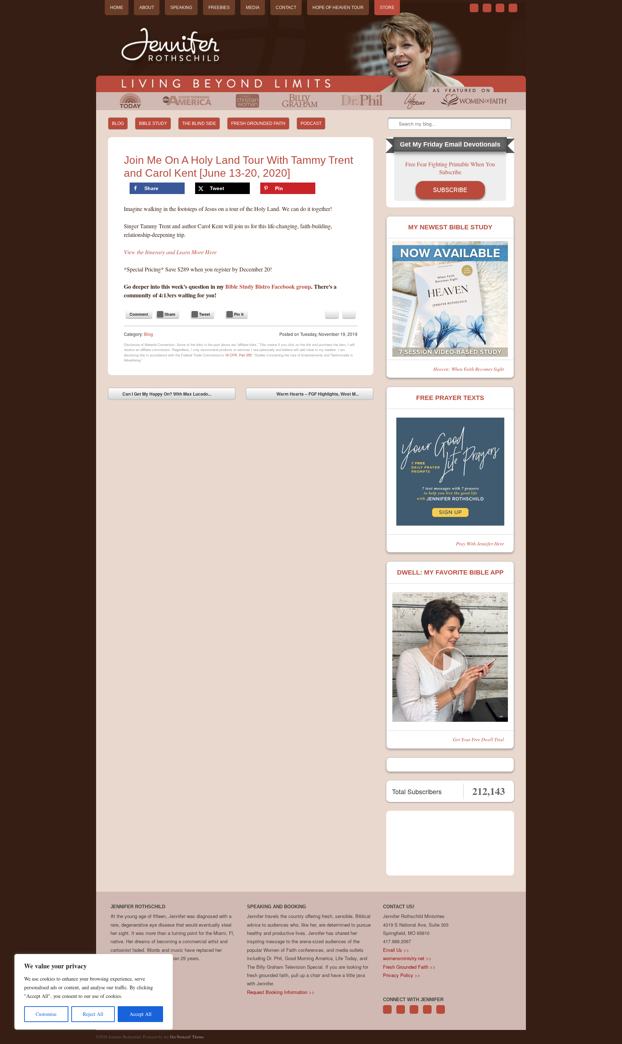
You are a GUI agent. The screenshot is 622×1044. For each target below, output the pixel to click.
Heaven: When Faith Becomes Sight (468, 368)
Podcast (311, 123)
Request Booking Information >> (281, 992)
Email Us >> (396, 949)
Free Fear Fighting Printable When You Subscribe (450, 168)
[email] (331, 314)
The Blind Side (199, 123)
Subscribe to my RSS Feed (513, 8)
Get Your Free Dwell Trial (478, 739)
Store (387, 7)
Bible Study (153, 123)
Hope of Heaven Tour (338, 7)
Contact (286, 7)
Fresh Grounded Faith (258, 123)
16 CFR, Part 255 (238, 354)
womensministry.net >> (407, 958)
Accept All (141, 1014)
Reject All (93, 1014)
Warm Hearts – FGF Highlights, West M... (322, 395)
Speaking (181, 7)
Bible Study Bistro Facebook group (268, 286)
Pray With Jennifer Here (480, 543)
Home (116, 7)
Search (394, 124)
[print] (349, 314)
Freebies (219, 7)
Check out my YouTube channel (500, 8)
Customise (46, 1014)
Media (253, 7)
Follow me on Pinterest (414, 1013)
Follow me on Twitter (474, 8)
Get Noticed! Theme (187, 1036)
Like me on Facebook (487, 8)
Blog (118, 123)
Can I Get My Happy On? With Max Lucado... (161, 395)
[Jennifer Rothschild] (311, 47)
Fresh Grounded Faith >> (409, 966)
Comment (139, 314)
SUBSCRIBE (450, 190)
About (146, 7)
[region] (93, 992)
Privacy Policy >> (401, 975)
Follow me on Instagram (427, 1013)
